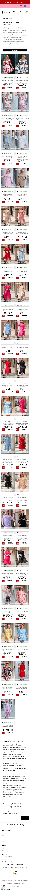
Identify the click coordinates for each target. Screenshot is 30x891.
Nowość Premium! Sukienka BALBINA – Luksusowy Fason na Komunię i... (22, 500)
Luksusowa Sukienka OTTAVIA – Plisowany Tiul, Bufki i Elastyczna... (8, 234)
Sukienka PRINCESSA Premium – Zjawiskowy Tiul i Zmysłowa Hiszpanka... (22, 462)
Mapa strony (15, 886)
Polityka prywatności (19, 883)
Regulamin (9, 883)
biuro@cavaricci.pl (8, 861)
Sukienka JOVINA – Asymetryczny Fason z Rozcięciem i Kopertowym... (22, 310)
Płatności (4, 836)
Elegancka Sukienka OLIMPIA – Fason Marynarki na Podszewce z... (22, 158)
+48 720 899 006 (8, 856)
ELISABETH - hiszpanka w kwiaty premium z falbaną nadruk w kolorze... (22, 613)
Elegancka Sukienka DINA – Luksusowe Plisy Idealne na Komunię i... (8, 575)
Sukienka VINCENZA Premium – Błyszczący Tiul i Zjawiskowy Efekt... (22, 423)
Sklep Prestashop (23, 880)
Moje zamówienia (6, 850)
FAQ (3, 841)
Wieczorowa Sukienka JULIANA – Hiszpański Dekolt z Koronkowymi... (22, 271)
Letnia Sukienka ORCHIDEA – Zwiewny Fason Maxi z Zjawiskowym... (7, 120)
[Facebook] (20, 825)
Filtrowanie (19, 50)
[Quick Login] (23, 11)
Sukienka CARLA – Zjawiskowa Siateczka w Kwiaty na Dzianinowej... (8, 613)
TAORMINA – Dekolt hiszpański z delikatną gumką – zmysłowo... (7, 726)
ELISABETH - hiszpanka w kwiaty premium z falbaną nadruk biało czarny (22, 82)
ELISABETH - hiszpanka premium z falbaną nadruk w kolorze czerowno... (7, 82)
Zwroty (3, 839)
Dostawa (4, 833)
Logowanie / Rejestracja (8, 848)
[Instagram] (23, 825)
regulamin (15, 812)
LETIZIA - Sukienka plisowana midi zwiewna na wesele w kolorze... (22, 689)
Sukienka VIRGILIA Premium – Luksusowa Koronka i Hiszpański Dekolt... (8, 424)
